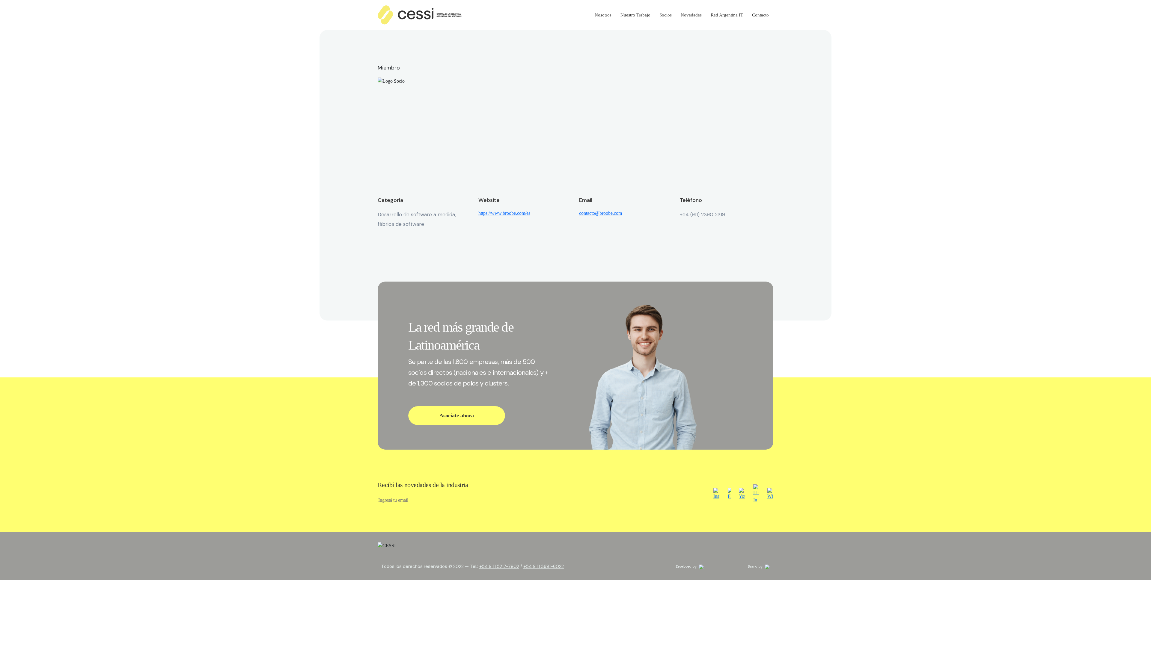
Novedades (691, 15)
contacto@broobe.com (600, 213)
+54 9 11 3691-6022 (543, 566)
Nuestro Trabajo (635, 15)
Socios (665, 15)
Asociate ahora (456, 415)
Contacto (760, 15)
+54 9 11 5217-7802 (499, 566)
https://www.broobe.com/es (504, 213)
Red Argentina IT (727, 15)
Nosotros (603, 15)
